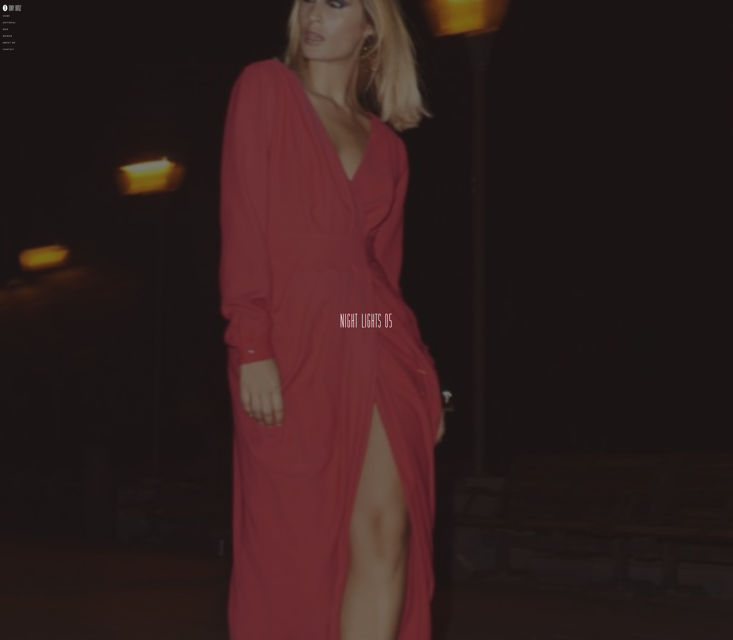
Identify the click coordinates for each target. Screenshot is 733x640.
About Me (9, 42)
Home (6, 16)
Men (5, 29)
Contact (8, 49)
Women (7, 36)
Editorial (9, 22)
